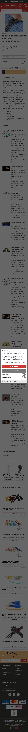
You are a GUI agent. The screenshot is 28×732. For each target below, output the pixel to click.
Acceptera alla (14, 366)
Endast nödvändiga (14, 370)
